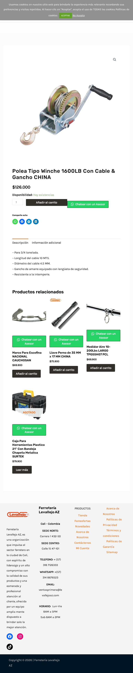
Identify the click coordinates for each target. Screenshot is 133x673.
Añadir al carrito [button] (26, 373)
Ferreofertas (82, 521)
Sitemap (112, 552)
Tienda (82, 515)
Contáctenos (82, 542)
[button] (115, 59)
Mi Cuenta (82, 548)
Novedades (82, 526)
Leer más (22, 469)
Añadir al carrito (46, 202)
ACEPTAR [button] (65, 15)
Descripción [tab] (20, 242)
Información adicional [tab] (46, 242)
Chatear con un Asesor (90, 204)
